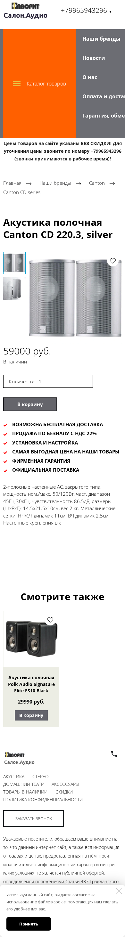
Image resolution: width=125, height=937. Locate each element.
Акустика (13, 776)
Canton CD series (21, 192)
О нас (89, 77)
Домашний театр (23, 784)
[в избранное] (113, 260)
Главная (12, 183)
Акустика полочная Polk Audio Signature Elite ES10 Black (31, 684)
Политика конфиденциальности (43, 799)
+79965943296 (86, 10)
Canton (97, 183)
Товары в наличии (25, 792)
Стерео (40, 776)
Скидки (64, 792)
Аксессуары (65, 784)
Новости (93, 57)
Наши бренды (101, 38)
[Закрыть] (119, 891)
